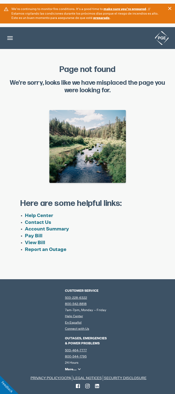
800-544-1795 (76, 356)
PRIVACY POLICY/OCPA (51, 378)
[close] (169, 8)
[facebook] (78, 386)
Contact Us (38, 222)
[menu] (10, 38)
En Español (73, 322)
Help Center (39, 215)
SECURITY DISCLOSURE (125, 378)
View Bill (35, 242)
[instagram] (87, 386)
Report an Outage (45, 249)
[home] (161, 38)
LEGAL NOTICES (87, 378)
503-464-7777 (76, 350)
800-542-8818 (76, 304)
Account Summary (47, 229)
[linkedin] (97, 386)
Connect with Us (77, 329)
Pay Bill (33, 235)
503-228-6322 (76, 298)
